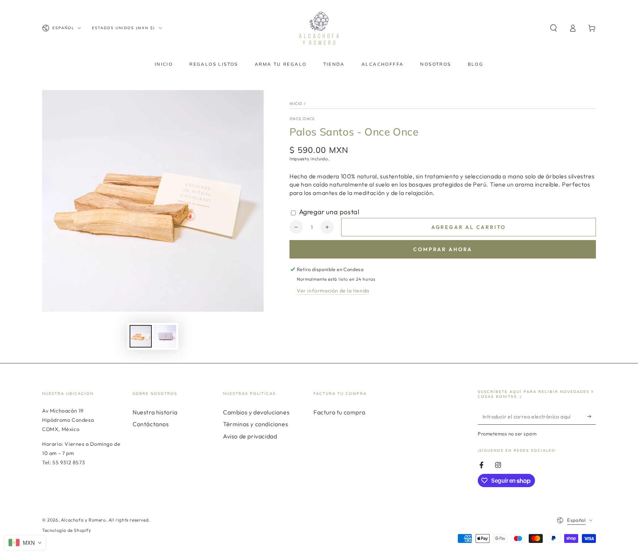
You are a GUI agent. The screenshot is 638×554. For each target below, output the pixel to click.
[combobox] (25, 542)
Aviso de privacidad (250, 436)
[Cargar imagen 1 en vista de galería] (141, 336)
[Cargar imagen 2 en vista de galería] (165, 336)
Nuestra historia (155, 412)
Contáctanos (151, 424)
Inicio (296, 103)
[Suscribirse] (591, 416)
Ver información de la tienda (333, 290)
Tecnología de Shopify (66, 530)
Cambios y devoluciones (256, 412)
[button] (553, 28)
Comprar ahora (442, 249)
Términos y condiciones (255, 424)
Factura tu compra (339, 412)
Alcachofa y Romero (83, 520)
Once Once (302, 118)
